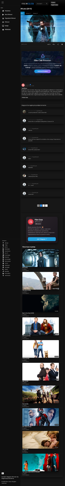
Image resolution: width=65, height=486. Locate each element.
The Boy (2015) (26, 290)
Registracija (5, 478)
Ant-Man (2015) (26, 426)
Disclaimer (11, 478)
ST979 (30, 137)
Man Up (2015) (26, 336)
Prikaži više (25, 97)
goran (30, 183)
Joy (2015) (25, 449)
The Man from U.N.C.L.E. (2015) (31, 472)
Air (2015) (25, 267)
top (29, 165)
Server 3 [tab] (35, 13)
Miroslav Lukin (32, 110)
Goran (30, 128)
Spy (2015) (25, 381)
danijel (30, 157)
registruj (31, 105)
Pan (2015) (25, 404)
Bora (29, 148)
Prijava (53, 2)
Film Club (27, 84)
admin (25, 269)
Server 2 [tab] (28, 13)
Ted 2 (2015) (25, 358)
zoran (29, 192)
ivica (29, 174)
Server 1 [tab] (21, 13)
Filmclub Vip (15, 477)
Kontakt (4, 477)
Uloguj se (24, 105)
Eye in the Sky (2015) (28, 313)
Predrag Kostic (32, 119)
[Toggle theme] (3, 473)
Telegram (9, 477)
